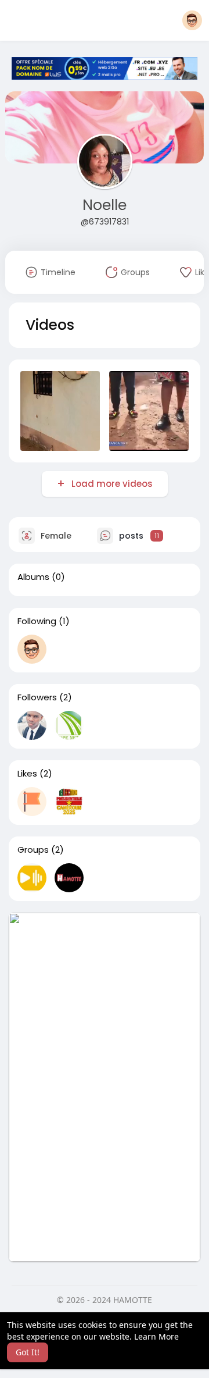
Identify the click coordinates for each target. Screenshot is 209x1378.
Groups (33, 849)
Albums (33, 577)
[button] (192, 20)
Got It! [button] (27, 1352)
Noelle (104, 205)
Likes (27, 773)
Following (36, 621)
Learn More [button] (156, 1336)
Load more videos (112, 484)
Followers (37, 697)
